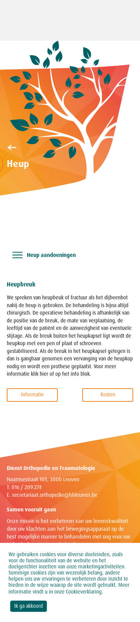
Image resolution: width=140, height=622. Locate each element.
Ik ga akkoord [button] (28, 606)
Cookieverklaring (84, 591)
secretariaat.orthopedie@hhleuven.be (54, 494)
